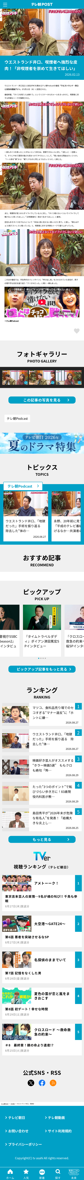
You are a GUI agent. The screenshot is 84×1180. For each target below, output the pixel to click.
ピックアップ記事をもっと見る (42, 669)
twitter (31, 1083)
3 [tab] (43, 658)
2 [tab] (40, 658)
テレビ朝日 (16, 1117)
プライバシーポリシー (25, 1144)
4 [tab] (45, 658)
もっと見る (42, 839)
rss (53, 1083)
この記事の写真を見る (42, 399)
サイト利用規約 (60, 1130)
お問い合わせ (18, 1130)
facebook (42, 1083)
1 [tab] (38, 658)
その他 (13, 1104)
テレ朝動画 (56, 1117)
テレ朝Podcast (12, 321)
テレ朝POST (42, 4)
